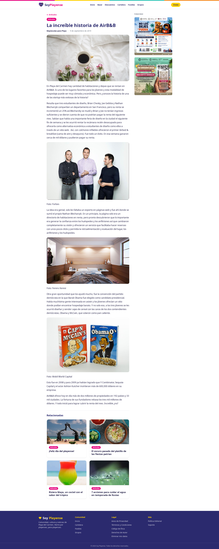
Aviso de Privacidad (120, 521)
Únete (175, 5)
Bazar (99, 5)
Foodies (131, 5)
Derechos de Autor (119, 532)
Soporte (151, 525)
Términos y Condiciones (122, 525)
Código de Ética (118, 528)
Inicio (92, 5)
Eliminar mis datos (119, 536)
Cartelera (121, 5)
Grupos (140, 5)
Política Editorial (155, 521)
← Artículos (52, 14)
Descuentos (110, 5)
